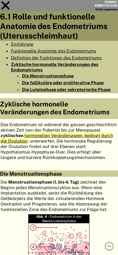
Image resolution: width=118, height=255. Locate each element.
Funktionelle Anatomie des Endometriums (53, 51)
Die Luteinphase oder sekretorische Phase (66, 89)
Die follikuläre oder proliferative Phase (63, 82)
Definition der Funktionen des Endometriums (56, 57)
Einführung (22, 44)
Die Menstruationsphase (48, 76)
